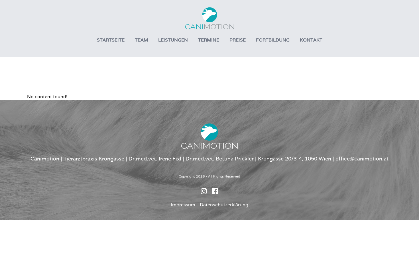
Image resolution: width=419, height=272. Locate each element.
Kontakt (311, 40)
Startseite (111, 40)
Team (141, 40)
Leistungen (173, 40)
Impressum (183, 205)
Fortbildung (273, 40)
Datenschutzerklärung (224, 205)
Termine (208, 40)
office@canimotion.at (362, 158)
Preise (237, 40)
